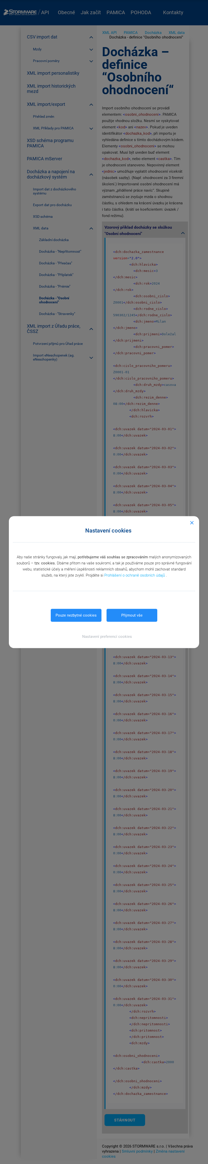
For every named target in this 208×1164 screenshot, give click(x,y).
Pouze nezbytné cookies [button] (76, 615)
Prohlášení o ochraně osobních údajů (135, 575)
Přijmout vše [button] (132, 615)
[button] (104, 636)
